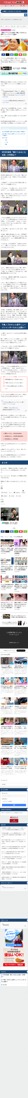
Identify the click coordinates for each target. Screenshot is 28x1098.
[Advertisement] (14, 905)
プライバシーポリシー (9, 887)
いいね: (6, 142)
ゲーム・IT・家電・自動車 (20, 5)
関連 (6, 144)
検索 (14, 805)
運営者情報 (6, 925)
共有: (6, 140)
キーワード (4, 793)
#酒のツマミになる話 (9, 404)
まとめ (5, 137)
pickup (14, 30)
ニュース (2, 5)
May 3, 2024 (16, 409)
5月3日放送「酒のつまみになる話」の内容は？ (14, 131)
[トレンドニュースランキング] (14, 817)
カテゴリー (4, 799)
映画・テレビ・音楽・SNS (9, 5)
